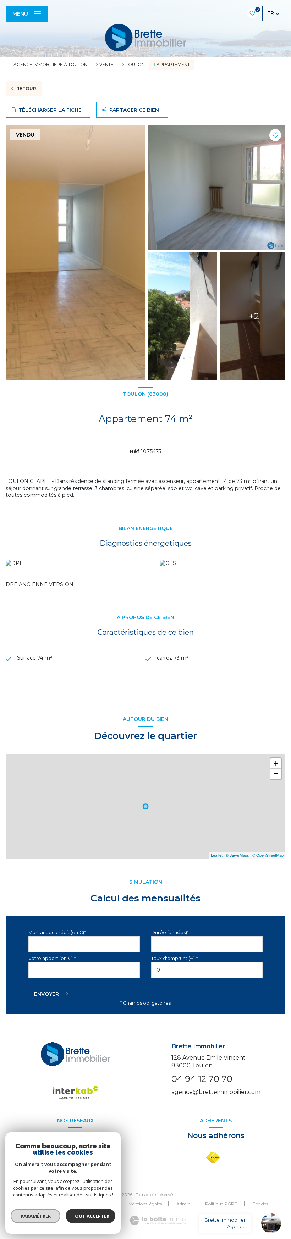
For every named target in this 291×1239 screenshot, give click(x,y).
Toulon (135, 64)
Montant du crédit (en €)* (57, 932)
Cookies (260, 1203)
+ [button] (276, 763)
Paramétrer (36, 1216)
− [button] (276, 773)
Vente (106, 64)
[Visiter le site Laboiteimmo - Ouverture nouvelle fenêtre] (157, 1220)
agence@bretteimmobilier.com (215, 1092)
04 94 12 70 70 (201, 1079)
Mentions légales (145, 1203)
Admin (183, 1203)
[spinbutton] (207, 970)
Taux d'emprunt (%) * (174, 958)
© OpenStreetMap (268, 855)
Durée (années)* (170, 932)
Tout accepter (90, 1216)
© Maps (237, 855)
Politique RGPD (221, 1203)
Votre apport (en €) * (52, 958)
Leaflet (217, 855)
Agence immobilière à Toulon (50, 64)
